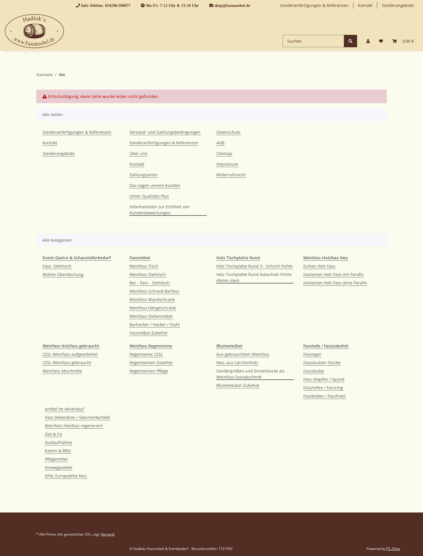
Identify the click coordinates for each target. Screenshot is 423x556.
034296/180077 (117, 5)
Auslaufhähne (58, 442)
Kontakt (365, 5)
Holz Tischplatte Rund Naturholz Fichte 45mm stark (254, 277)
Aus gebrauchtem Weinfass (242, 354)
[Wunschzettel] (381, 41)
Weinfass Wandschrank (152, 299)
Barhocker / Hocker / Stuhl (154, 324)
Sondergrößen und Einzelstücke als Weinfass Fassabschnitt (250, 374)
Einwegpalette (58, 467)
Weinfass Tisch (143, 266)
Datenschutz (228, 132)
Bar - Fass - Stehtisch (149, 282)
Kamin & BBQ (58, 450)
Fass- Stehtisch (57, 266)
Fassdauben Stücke (321, 362)
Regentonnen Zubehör (151, 362)
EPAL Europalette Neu (66, 476)
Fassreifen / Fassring (323, 387)
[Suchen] (350, 41)
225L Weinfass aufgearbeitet (70, 354)
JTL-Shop (393, 548)
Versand (107, 534)
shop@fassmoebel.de (232, 5)
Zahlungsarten (143, 174)
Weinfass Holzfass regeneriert (74, 425)
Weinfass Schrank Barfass (154, 291)
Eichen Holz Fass (319, 266)
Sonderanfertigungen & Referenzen (314, 5)
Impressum (227, 164)
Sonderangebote (398, 5)
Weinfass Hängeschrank (152, 308)
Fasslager (312, 354)
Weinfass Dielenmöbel (151, 316)
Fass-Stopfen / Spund (323, 379)
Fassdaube (313, 371)
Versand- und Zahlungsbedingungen (165, 132)
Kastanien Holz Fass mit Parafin (333, 274)
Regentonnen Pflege (148, 371)
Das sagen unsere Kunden (154, 185)
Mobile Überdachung (63, 274)
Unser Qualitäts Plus (149, 196)
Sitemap (224, 153)
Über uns (138, 153)
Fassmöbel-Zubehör (148, 333)
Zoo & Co (53, 434)
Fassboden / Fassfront (324, 396)
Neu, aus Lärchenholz (237, 362)
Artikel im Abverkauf (64, 409)
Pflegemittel (56, 459)
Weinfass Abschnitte (62, 371)
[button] (368, 41)
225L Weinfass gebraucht (67, 362)
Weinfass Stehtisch (147, 274)
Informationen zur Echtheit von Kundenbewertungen (159, 209)
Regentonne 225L (146, 354)
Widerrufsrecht (231, 174)
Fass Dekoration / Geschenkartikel (77, 417)
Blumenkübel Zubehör (238, 385)
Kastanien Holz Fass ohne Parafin (335, 282)
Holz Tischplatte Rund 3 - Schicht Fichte (254, 266)
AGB (220, 142)
